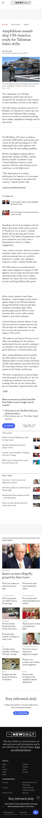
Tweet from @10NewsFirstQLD (14, 187)
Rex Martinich (7, 51)
